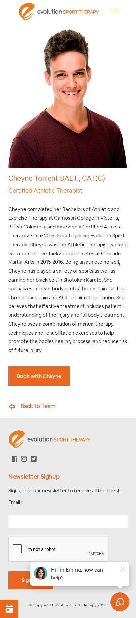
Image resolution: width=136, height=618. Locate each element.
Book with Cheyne (39, 376)
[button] (9, 609)
